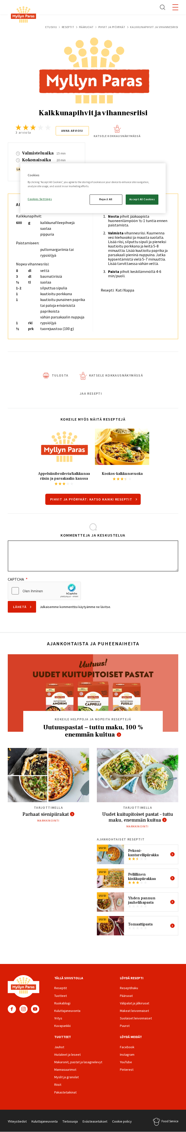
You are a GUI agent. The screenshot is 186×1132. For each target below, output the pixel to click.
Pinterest (126, 1069)
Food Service (170, 1121)
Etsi (163, 7)
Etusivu (51, 27)
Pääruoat (86, 27)
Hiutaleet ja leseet (67, 1054)
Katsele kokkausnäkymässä (117, 136)
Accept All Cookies (142, 199)
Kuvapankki (62, 1026)
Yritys (58, 1018)
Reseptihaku (129, 988)
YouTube (35, 1009)
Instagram (23, 1009)
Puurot (125, 1026)
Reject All (105, 199)
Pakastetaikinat (65, 1092)
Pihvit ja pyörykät (111, 27)
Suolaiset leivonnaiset (136, 1018)
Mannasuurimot (65, 1069)
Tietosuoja (70, 1121)
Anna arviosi (72, 130)
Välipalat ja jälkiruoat (134, 1003)
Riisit (57, 1084)
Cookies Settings (40, 199)
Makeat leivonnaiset (134, 1011)
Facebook (12, 1009)
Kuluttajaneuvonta (67, 1011)
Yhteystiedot (17, 1121)
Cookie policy (122, 1121)
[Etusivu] (23, 15)
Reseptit (68, 27)
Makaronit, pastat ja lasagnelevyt (78, 1062)
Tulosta (60, 375)
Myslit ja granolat (66, 1077)
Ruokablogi (62, 1003)
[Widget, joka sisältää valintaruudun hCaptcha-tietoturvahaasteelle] (44, 591)
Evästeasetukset (95, 1121)
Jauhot (59, 1047)
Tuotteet (60, 995)
